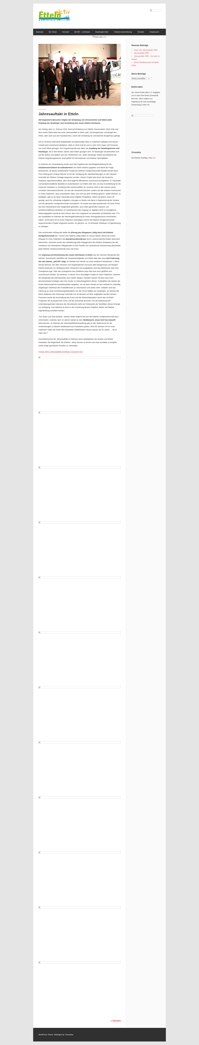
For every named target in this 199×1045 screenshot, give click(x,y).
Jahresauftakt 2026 (141, 53)
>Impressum (154, 32)
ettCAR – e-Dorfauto (82, 32)
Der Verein (53, 32)
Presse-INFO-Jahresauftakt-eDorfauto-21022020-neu (60, 352)
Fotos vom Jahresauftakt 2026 (145, 50)
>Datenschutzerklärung (123, 32)
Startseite (39, 32)
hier (154, 158)
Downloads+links (101, 32)
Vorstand (65, 32)
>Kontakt (140, 32)
